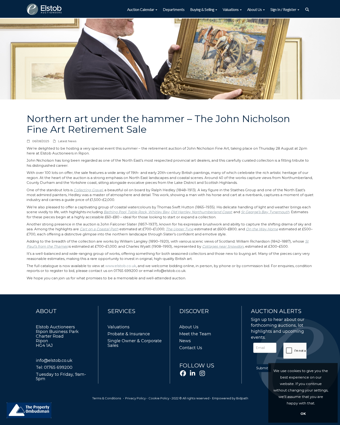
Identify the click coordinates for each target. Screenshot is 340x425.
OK (303, 414)
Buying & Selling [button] (202, 9)
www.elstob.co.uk (120, 266)
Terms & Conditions (106, 398)
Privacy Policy (135, 398)
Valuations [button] (231, 9)
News (185, 340)
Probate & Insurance (129, 333)
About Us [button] (255, 9)
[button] (307, 9)
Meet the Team (195, 333)
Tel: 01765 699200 (54, 367)
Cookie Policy (158, 398)
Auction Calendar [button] (141, 9)
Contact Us (190, 347)
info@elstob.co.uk (54, 360)
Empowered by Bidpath (230, 398)
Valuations (119, 327)
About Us (188, 327)
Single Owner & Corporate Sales (135, 343)
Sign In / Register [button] (283, 9)
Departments (174, 9)
